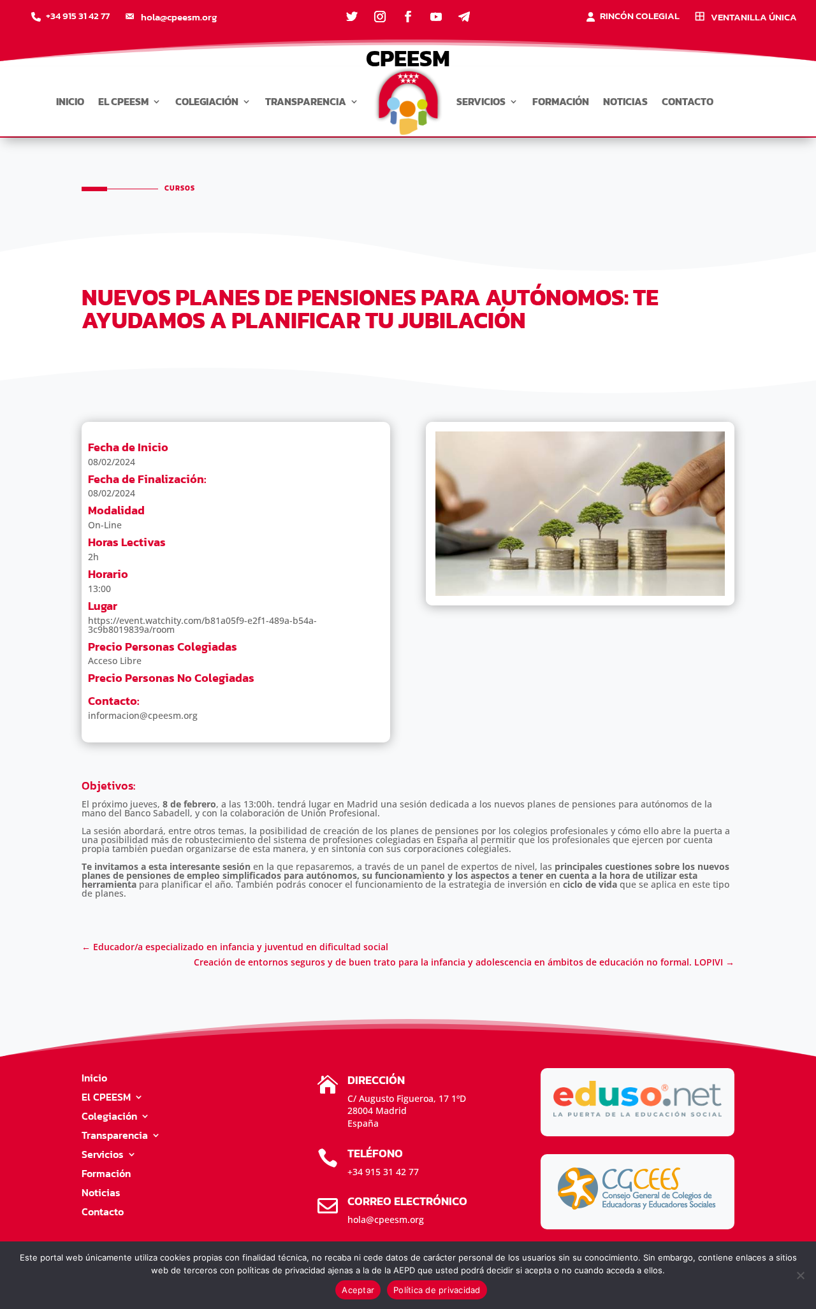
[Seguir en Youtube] (436, 16)
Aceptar (358, 1290)
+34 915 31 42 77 (78, 17)
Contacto (687, 101)
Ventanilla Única (754, 17)
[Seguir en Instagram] (379, 16)
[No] (800, 1275)
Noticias (625, 101)
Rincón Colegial (640, 17)
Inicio (70, 101)
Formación (560, 101)
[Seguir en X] (351, 16)
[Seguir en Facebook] (408, 16)
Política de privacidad (437, 1290)
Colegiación (206, 101)
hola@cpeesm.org (179, 17)
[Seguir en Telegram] (464, 16)
